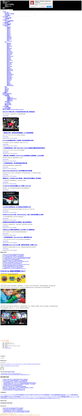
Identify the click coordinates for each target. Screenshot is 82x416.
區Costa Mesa (9, 53)
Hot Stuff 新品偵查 (8, 23)
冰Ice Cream (7, 88)
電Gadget (55, 398)
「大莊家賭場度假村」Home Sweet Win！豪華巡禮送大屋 (17, 237)
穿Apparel (28, 398)
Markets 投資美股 (8, 107)
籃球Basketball (7, 101)
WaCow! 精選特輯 (57, 396)
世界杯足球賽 (7, 95)
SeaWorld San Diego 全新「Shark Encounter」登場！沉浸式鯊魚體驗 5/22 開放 (23, 214)
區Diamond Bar (9, 54)
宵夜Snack (6, 89)
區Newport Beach (10, 70)
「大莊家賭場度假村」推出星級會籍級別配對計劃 (15, 163)
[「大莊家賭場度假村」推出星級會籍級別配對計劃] (11, 259)
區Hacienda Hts (9, 60)
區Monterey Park (10, 69)
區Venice (8, 82)
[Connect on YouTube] (35, 414)
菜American (9, 26)
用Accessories (24, 398)
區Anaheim (9, 44)
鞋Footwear (58, 398)
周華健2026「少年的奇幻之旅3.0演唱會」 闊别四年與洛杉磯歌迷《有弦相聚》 (22, 178)
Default (21, 394)
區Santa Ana (9, 76)
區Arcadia (8, 45)
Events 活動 (5, 19)
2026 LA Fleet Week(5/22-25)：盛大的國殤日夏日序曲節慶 (17, 170)
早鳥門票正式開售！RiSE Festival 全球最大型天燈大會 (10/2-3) (11, 373)
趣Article (47, 398)
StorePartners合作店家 (6, 108)
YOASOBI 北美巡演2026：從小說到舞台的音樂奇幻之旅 (17, 207)
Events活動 (6, 365)
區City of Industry (10, 52)
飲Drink (6, 87)
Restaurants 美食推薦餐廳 (13, 396)
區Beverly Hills (9, 46)
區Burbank (9, 49)
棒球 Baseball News (8, 104)
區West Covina (9, 84)
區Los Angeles (9, 66)
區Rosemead (9, 73)
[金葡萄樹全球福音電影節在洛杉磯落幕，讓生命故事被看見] (12, 265)
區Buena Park (9, 48)
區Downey (9, 55)
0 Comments (15, 117)
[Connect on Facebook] (25, 414)
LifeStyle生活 (74, 394)
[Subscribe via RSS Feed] (5, 414)
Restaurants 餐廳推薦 (6, 24)
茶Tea (6, 86)
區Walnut (8, 83)
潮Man (17, 398)
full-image (62, 394)
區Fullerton (9, 57)
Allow (49, 6)
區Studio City (9, 79)
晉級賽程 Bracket (10, 97)
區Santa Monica (10, 77)
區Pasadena (9, 72)
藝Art (35, 398)
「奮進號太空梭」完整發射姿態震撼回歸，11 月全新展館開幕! (18, 132)
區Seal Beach (9, 78)
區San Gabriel (9, 75)
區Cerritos (9, 50)
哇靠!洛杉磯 (3, 413)
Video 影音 (52, 396)
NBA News (9, 102)
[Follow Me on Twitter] (15, 414)
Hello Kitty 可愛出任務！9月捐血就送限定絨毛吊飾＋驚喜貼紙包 (19, 111)
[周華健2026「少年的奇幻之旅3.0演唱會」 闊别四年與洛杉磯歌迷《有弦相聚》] (16, 261)
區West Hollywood (10, 85)
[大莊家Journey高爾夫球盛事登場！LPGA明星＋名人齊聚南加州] (13, 266)
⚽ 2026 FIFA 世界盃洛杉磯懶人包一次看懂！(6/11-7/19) (17, 185)
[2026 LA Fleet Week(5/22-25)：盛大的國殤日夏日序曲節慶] (12, 260)
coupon (11, 394)
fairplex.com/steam (8, 347)
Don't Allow (43, 6)
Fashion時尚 (40, 394)
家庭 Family (14, 365)
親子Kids (17, 365)
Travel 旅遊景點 (47, 396)
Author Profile (11, 371)
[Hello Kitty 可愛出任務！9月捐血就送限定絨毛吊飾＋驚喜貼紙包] (13, 254)
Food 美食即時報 (5, 22)
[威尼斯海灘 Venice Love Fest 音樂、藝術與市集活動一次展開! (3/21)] (14, 268)
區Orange (8, 71)
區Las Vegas (9, 63)
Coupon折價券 (16, 394)
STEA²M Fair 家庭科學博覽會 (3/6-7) (12, 271)
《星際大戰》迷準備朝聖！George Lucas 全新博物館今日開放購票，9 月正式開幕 (23, 155)
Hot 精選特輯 (5, 92)
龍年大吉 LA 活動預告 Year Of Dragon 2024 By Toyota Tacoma (13, 109)
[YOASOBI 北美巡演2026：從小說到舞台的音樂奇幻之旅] (12, 263)
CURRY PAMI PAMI (3, 273)
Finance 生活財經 (6, 106)
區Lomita (8, 65)
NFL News (6, 105)
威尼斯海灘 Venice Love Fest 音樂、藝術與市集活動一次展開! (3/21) (20, 244)
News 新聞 (3, 396)
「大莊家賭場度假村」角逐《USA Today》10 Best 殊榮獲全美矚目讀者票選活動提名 (24, 148)
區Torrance (9, 80)
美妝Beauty (33, 398)
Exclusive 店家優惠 (8, 17)
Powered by (32, 6)
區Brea (8, 47)
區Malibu (8, 67)
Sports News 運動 (6, 94)
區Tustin (8, 81)
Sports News (27, 396)
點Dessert (6, 91)
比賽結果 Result (9, 99)
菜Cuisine (6, 25)
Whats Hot (10, 365)
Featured (46, 394)
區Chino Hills (9, 51)
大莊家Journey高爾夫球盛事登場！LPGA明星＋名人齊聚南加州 (19, 229)
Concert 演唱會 (7, 21)
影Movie (5, 398)
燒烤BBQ (8, 27)
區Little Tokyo (9, 64)
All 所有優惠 (7, 18)
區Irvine (8, 61)
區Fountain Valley (10, 56)
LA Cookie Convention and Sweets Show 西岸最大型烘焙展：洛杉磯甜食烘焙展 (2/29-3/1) (14, 374)
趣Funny (51, 398)
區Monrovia (9, 68)
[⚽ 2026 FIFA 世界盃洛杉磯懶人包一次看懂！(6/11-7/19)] (12, 262)
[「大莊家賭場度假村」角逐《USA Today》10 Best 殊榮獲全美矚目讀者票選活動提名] (17, 257)
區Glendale (9, 59)
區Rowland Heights (10, 74)
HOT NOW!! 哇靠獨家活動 (9, 20)
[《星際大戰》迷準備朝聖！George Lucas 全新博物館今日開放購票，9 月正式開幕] (16, 258)
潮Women (20, 398)
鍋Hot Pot (6, 90)
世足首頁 (8, 96)
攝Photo (8, 398)
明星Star (14, 398)
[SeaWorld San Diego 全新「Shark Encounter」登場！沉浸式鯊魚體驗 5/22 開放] (16, 264)
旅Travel (11, 398)
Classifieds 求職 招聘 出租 (7, 93)
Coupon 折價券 (5, 16)
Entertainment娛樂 (28, 394)
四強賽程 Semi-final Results (12, 98)
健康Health (71, 396)
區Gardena (9, 58)
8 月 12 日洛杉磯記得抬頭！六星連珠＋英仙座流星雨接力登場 (18, 140)
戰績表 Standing (10, 100)
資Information (43, 398)
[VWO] (35, 6)
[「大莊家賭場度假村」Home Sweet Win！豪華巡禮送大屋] (12, 267)
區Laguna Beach (10, 62)
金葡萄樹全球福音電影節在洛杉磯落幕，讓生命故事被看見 (17, 222)
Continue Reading (5, 115)
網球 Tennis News (8, 103)
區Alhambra (9, 43)
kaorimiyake (5, 117)
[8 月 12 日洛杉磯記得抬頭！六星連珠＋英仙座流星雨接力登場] (13, 256)
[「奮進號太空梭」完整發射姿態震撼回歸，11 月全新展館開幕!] (13, 255)
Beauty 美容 (8, 394)
